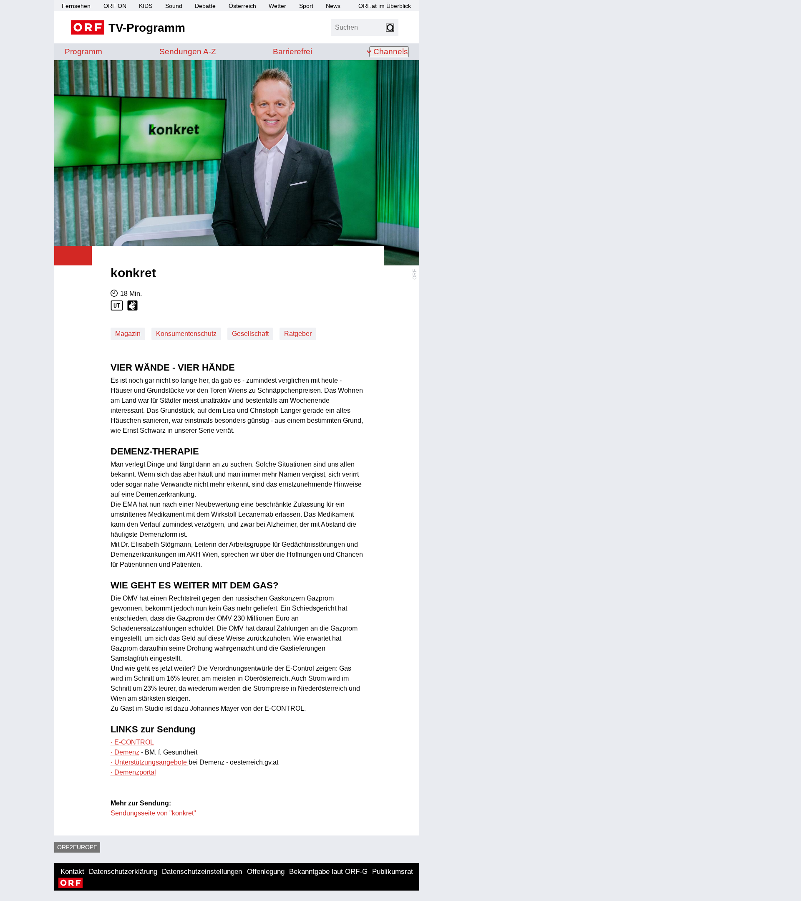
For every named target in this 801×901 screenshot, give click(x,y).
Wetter (277, 6)
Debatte (205, 6)
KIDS (145, 6)
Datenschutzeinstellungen (202, 872)
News (333, 6)
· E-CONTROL (132, 742)
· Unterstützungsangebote (150, 762)
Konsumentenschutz (186, 333)
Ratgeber (298, 333)
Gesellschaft (250, 333)
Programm (83, 51)
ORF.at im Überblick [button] (384, 6)
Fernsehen (76, 6)
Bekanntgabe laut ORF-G (328, 872)
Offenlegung (266, 872)
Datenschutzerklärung (123, 872)
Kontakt (72, 872)
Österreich (242, 6)
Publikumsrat (392, 872)
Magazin (128, 333)
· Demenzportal (133, 772)
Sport (306, 6)
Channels (390, 51)
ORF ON (114, 6)
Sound (173, 6)
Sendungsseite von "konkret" (153, 813)
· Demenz (125, 752)
